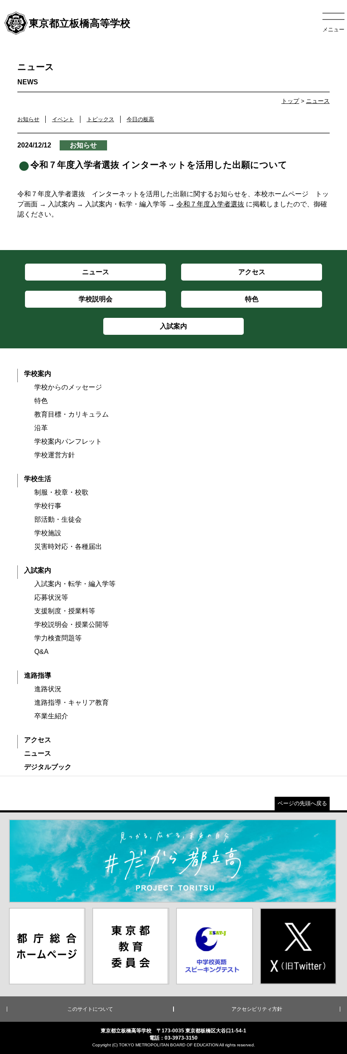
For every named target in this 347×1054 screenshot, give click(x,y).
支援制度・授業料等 (64, 611)
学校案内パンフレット (68, 441)
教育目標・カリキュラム (71, 414)
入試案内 (37, 570)
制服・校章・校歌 (61, 492)
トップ (290, 100)
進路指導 (37, 675)
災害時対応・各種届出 (68, 546)
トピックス (100, 119)
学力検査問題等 (58, 638)
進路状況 (47, 688)
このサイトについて (90, 1009)
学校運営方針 (54, 455)
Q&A (41, 651)
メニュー (333, 29)
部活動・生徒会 (58, 519)
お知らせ (28, 119)
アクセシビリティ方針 (256, 1009)
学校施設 (47, 533)
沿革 (41, 427)
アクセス (37, 739)
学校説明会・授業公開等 (71, 624)
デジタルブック (48, 766)
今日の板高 (140, 119)
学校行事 (47, 505)
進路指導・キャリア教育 (71, 702)
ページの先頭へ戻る (302, 803)
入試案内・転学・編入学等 (75, 583)
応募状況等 (51, 597)
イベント (63, 119)
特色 (41, 400)
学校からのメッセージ (68, 387)
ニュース (318, 100)
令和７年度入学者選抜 (210, 204)
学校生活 (37, 478)
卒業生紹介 (51, 716)
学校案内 (37, 373)
